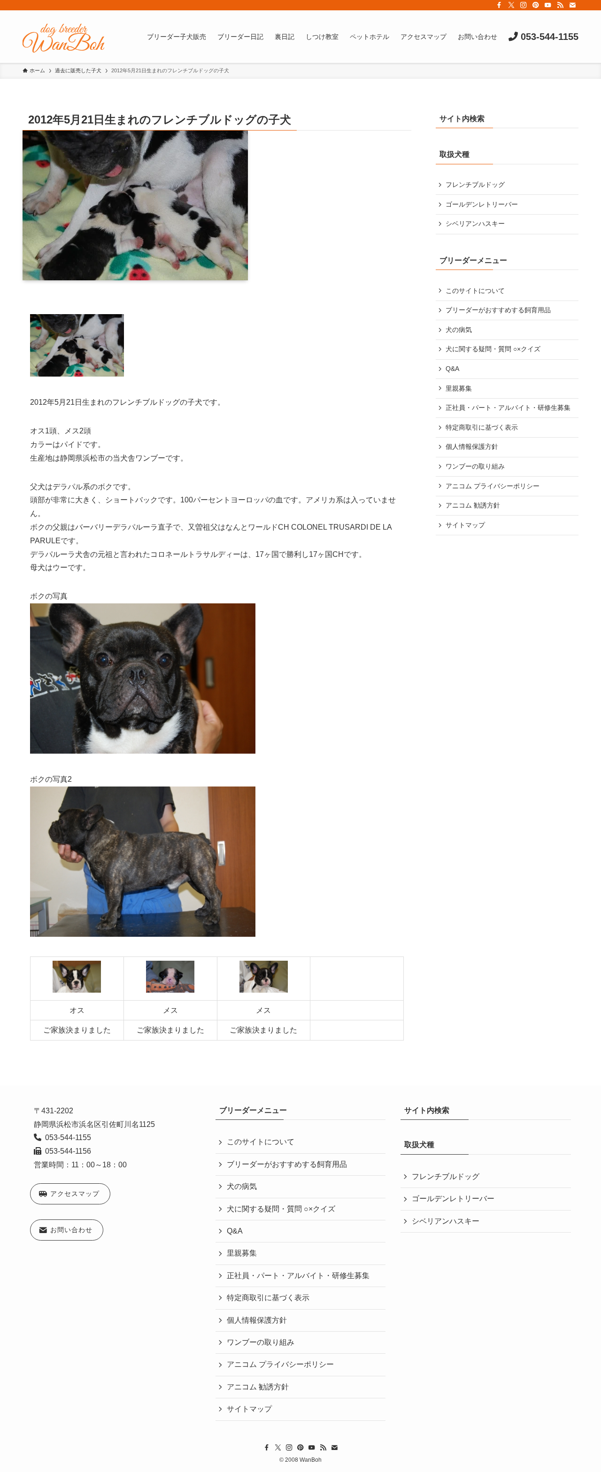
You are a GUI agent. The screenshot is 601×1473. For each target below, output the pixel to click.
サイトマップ (465, 525)
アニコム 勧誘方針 (473, 505)
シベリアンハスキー (475, 223)
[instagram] (523, 5)
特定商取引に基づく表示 (482, 427)
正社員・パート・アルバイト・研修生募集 (508, 407)
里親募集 (459, 388)
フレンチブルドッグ (475, 184)
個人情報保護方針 (472, 446)
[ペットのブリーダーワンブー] (63, 36)
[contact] (572, 5)
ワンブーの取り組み (475, 466)
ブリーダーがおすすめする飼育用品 (498, 310)
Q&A (452, 368)
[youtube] (548, 5)
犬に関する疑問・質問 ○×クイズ (493, 349)
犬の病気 (459, 329)
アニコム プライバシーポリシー (492, 486)
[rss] (560, 5)
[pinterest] (536, 5)
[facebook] (499, 5)
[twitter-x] (511, 5)
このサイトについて (475, 290)
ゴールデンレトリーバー (482, 204)
